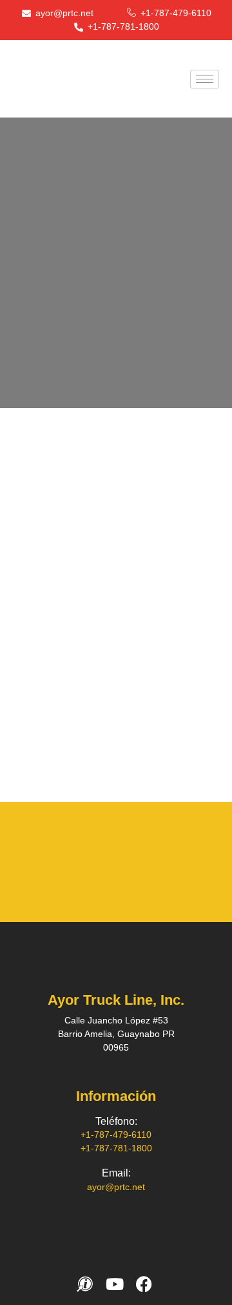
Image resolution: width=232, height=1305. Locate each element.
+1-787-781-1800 (116, 1148)
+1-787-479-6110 (116, 1134)
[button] (15, 861)
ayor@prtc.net (116, 1187)
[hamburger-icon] (204, 79)
